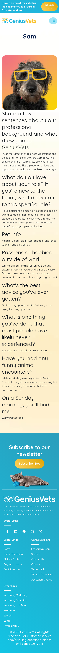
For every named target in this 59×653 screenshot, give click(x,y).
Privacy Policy (11, 625)
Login (7, 620)
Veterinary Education (15, 600)
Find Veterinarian (13, 554)
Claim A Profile (12, 559)
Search (7, 615)
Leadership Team (40, 548)
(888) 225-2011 (32, 644)
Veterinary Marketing (15, 595)
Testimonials (38, 569)
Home (7, 548)
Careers (35, 564)
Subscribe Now (29, 463)
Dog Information (13, 564)
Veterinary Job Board (16, 605)
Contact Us (37, 559)
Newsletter (10, 610)
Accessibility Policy (41, 579)
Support (35, 554)
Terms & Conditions (42, 574)
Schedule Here (49, 6)
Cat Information (12, 569)
